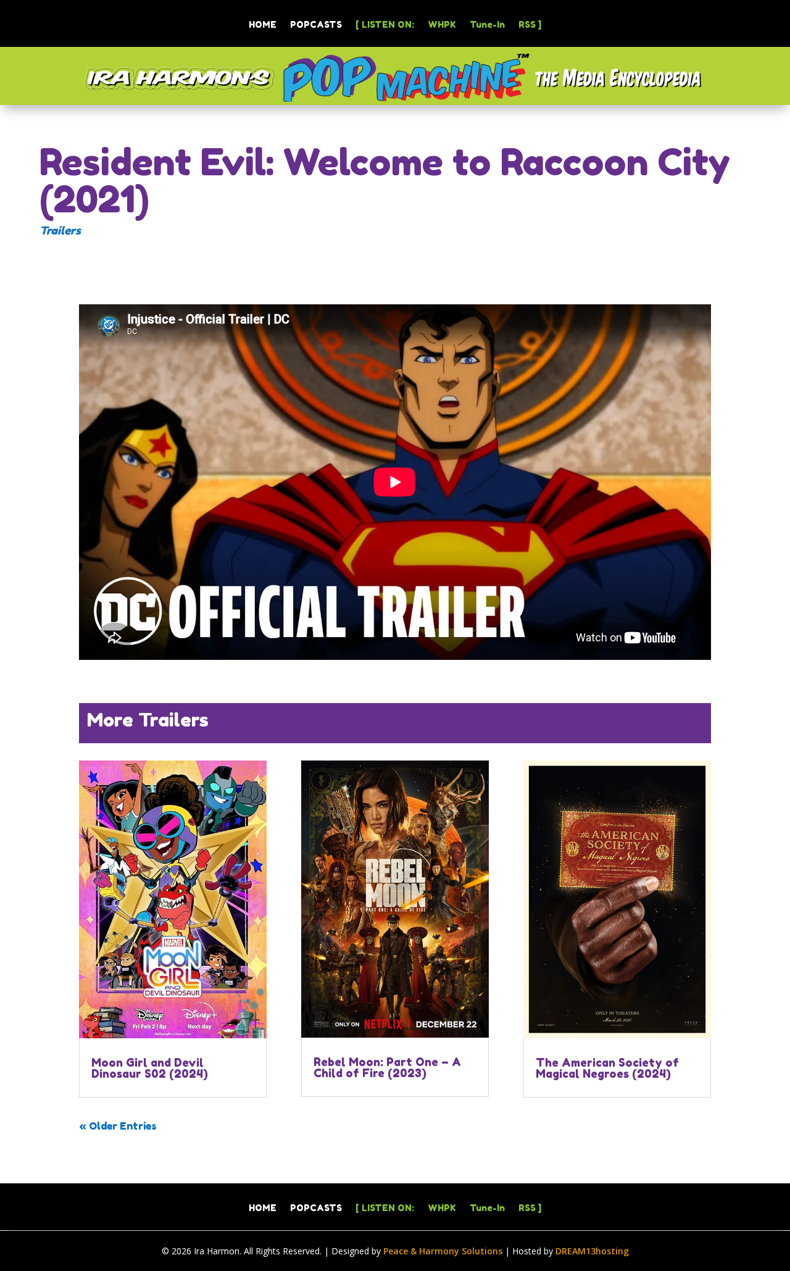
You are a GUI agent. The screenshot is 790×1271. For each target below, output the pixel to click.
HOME (262, 25)
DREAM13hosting (592, 1251)
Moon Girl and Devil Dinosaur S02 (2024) (149, 1068)
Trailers (60, 230)
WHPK (442, 25)
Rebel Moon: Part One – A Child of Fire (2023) (387, 1067)
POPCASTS (316, 25)
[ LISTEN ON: (385, 25)
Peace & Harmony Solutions (442, 1251)
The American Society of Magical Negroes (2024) (607, 1068)
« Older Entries (118, 1126)
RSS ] (529, 25)
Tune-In (487, 25)
